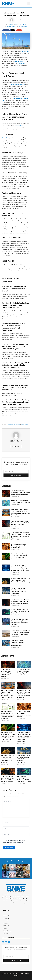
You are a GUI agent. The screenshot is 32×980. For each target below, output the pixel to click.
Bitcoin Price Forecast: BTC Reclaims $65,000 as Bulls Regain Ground (20, 611)
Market (20, 24)
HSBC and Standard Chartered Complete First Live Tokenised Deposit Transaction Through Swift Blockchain (20, 568)
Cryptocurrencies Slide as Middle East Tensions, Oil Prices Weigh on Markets (20, 601)
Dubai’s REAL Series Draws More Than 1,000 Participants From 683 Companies (20, 590)
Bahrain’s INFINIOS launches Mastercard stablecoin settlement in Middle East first (19, 643)
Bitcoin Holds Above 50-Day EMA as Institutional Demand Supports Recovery (20, 580)
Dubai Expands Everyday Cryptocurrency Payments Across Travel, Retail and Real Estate (20, 621)
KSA (16, 24)
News (24, 24)
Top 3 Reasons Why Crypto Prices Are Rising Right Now (20, 501)
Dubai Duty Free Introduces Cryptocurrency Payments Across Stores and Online (20, 632)
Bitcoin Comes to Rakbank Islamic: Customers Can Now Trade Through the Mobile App (20, 535)
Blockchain (11, 24)
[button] (28, 3)
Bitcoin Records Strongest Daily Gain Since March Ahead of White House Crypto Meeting (20, 556)
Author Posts (16, 446)
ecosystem (17, 424)
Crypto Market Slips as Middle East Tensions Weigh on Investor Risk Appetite (20, 492)
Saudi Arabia (24, 424)
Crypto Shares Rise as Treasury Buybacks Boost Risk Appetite (19, 546)
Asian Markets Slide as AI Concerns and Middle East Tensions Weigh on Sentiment (20, 523)
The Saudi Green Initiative (16, 84)
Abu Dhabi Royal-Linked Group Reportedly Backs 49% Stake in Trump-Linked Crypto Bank (20, 512)
